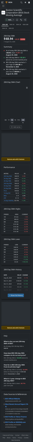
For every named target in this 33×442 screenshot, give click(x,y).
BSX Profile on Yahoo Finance (16, 417)
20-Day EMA (7, 188)
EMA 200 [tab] (25, 24)
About (8, 437)
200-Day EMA (8, 183)
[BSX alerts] (17, 19)
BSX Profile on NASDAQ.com (15, 422)
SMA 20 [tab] (18, 24)
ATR (5, 198)
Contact (17, 435)
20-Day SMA (7, 181)
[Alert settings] (21, 19)
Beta (5, 195)
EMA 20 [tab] (11, 28)
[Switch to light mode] (25, 2)
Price (5, 191)
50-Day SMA (7, 178)
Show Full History (17, 295)
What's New (25, 435)
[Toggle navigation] (2, 2)
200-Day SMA (8, 176)
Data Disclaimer (15, 440)
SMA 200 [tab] (5, 24)
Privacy (20, 437)
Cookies (26, 437)
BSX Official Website (12, 399)
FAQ (4, 437)
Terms (14, 437)
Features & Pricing (8, 435)
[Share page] (25, 19)
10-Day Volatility (9, 200)
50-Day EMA (7, 186)
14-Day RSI (7, 193)
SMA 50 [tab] (12, 24)
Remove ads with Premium (15, 159)
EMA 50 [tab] (4, 28)
